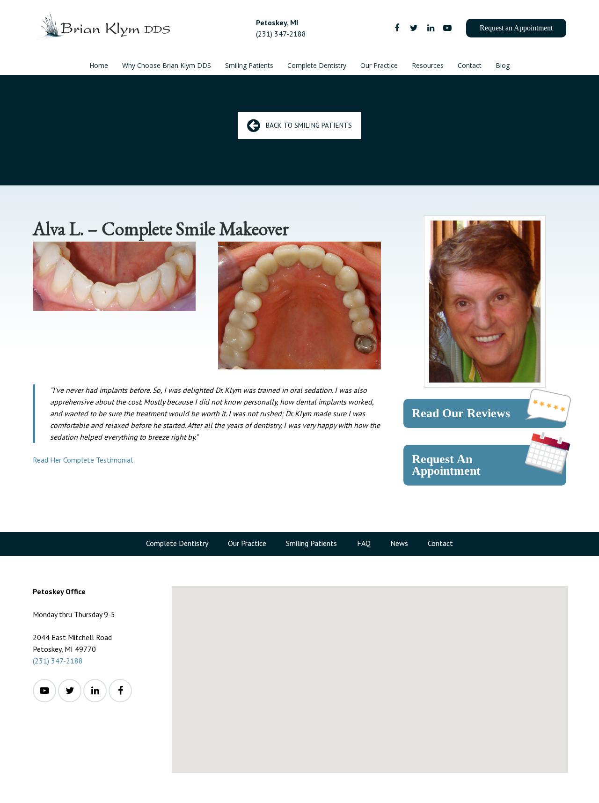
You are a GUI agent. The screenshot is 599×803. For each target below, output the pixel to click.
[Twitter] (413, 28)
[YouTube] (447, 28)
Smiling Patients (311, 543)
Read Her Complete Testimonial (83, 459)
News (399, 543)
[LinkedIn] (430, 28)
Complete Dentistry (177, 543)
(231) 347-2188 (58, 660)
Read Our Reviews (461, 413)
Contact (440, 543)
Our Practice (247, 543)
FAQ (364, 543)
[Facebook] (396, 28)
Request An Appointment (446, 465)
